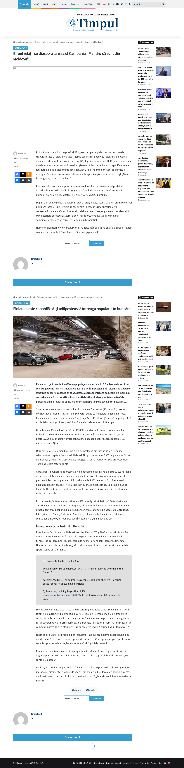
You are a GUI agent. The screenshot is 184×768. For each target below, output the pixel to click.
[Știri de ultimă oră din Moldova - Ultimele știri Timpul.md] (92, 22)
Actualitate (24, 4)
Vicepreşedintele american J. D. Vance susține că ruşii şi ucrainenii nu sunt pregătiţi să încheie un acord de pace (146, 98)
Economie (75, 4)
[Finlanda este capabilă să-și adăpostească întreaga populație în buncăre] (163, 52)
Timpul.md (22, 154)
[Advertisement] (154, 248)
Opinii (45, 4)
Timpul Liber (88, 4)
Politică (36, 4)
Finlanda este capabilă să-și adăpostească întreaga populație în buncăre (145, 54)
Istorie (54, 4)
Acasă (18, 42)
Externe (64, 4)
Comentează (72, 282)
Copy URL (97, 243)
